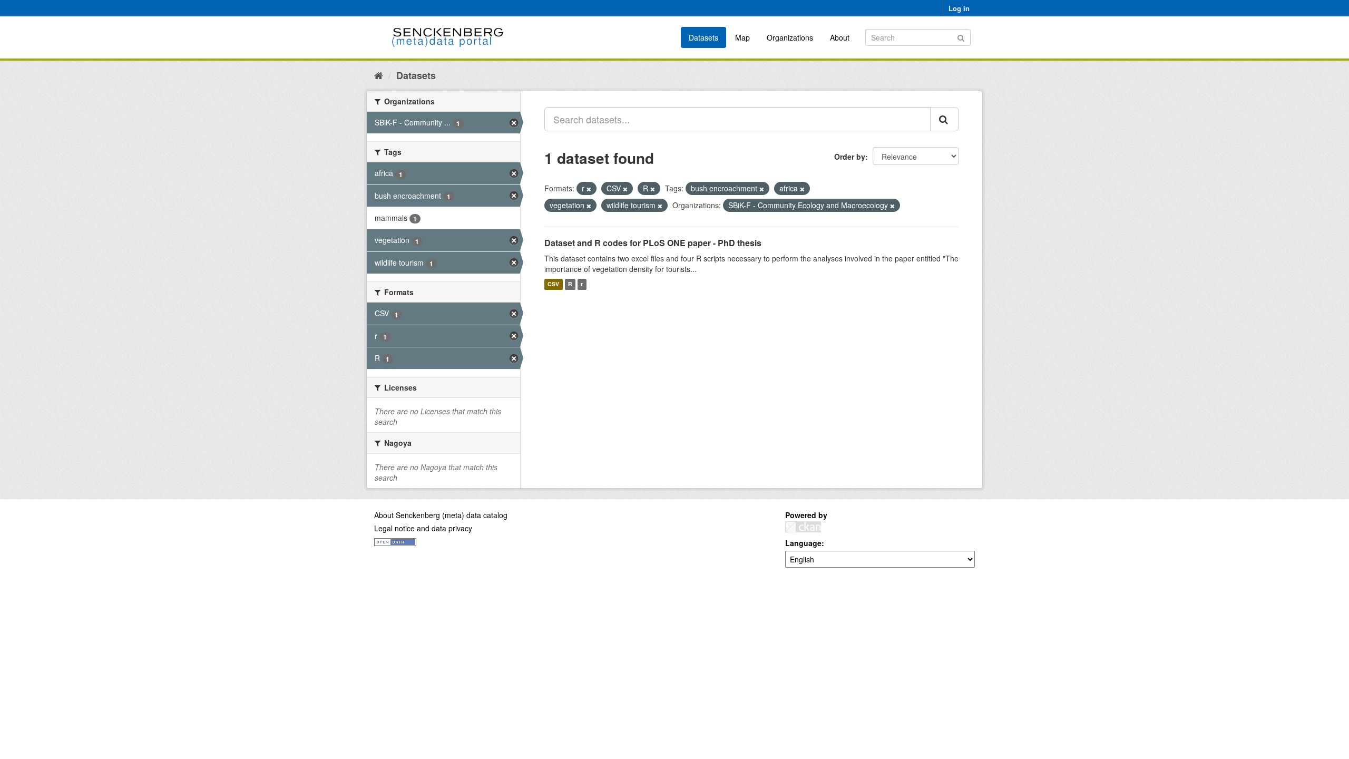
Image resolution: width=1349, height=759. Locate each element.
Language (803, 543)
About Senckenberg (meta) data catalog (440, 515)
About (839, 37)
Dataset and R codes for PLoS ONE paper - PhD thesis (652, 243)
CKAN (803, 526)
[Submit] (960, 36)
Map (742, 37)
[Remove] (588, 188)
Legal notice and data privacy (423, 528)
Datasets (703, 37)
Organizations (790, 37)
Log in (959, 8)
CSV (553, 284)
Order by (849, 156)
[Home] (378, 75)
